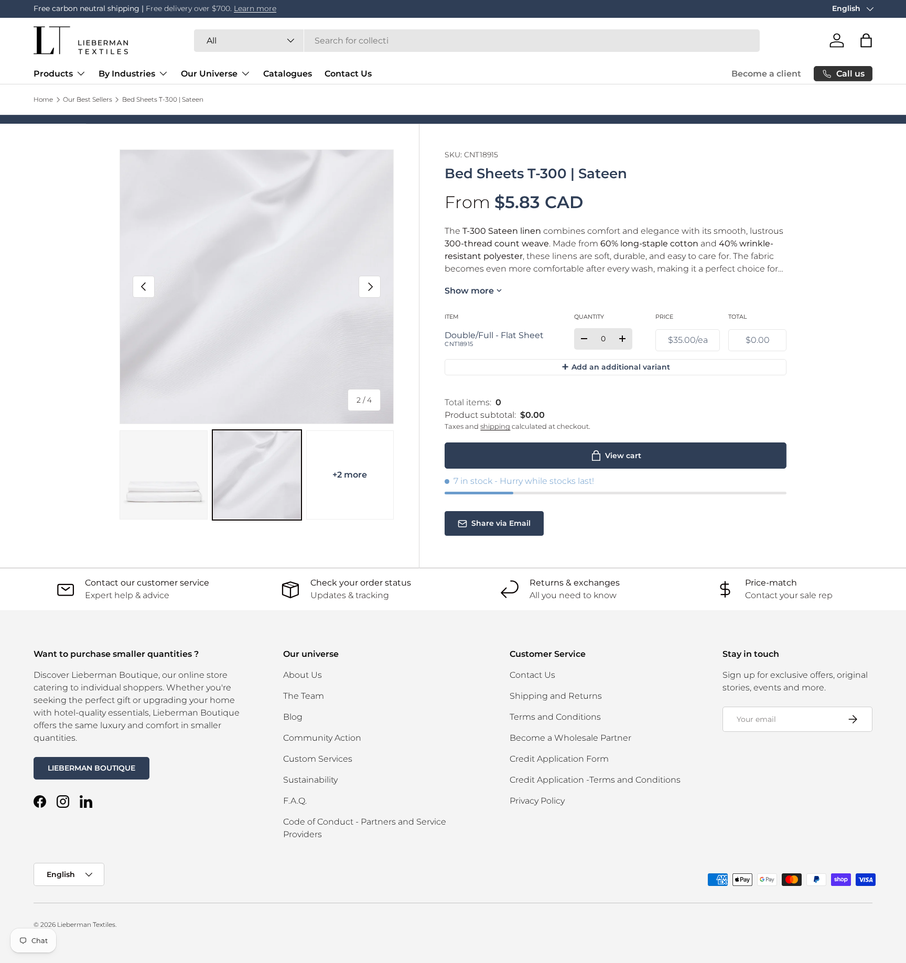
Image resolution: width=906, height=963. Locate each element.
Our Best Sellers (87, 99)
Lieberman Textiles (86, 924)
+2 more (349, 475)
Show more (469, 291)
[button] (866, 40)
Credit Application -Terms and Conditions (595, 780)
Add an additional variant (616, 366)
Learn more (255, 8)
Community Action (322, 738)
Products (53, 74)
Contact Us (348, 74)
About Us (302, 675)
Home (43, 99)
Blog (293, 717)
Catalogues (287, 74)
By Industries (127, 74)
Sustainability (310, 780)
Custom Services (317, 759)
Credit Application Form (559, 759)
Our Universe (209, 74)
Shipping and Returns (556, 696)
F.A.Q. (295, 801)
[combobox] (477, 40)
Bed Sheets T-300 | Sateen (162, 99)
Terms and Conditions (555, 717)
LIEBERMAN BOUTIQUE (91, 768)
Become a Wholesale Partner (570, 738)
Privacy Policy (537, 801)
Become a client (766, 74)
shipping (495, 426)
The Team (303, 696)
